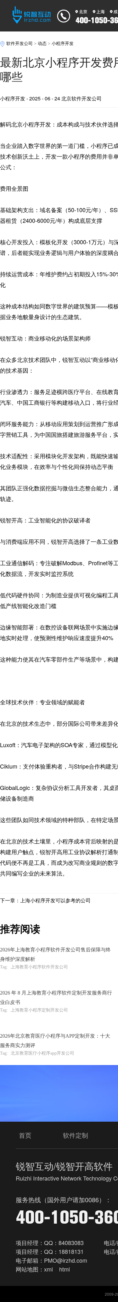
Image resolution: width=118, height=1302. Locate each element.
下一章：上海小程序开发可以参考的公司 (45, 900)
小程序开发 (63, 43)
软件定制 (75, 1135)
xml (48, 1269)
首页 (25, 1135)
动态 (42, 43)
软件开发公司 (19, 43)
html (64, 1269)
